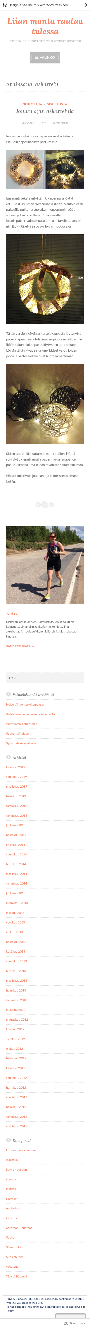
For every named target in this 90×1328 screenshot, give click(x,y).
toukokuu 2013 (16, 961)
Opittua (11, 1218)
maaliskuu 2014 (16, 874)
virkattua (12, 1266)
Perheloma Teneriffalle (21, 723)
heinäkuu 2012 (16, 1058)
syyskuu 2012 (15, 1039)
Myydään (12, 1198)
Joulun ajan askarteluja (45, 111)
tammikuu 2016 (16, 815)
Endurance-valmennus (21, 1150)
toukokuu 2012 (16, 1077)
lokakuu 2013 (15, 913)
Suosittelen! (14, 1257)
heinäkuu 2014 (16, 835)
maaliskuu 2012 (16, 1097)
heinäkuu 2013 (16, 942)
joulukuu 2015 (15, 825)
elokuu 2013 (14, 932)
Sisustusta (57, 104)
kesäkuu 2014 (15, 844)
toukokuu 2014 (16, 854)
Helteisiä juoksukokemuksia (25, 704)
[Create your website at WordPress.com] (45, 5)
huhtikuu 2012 (16, 1087)
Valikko (47, 57)
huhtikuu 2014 (16, 864)
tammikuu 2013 (16, 1000)
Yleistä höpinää (16, 1276)
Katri (43, 122)
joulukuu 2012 (15, 1009)
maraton (11, 1179)
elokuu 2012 (14, 1048)
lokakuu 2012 (15, 1029)
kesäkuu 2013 (15, 951)
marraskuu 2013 (17, 903)
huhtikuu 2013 (16, 971)
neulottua (32, 104)
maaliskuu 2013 (16, 980)
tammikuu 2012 (16, 1116)
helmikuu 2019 (16, 796)
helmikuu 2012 (16, 1107)
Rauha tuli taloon (17, 733)
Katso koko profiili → (20, 646)
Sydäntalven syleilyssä (21, 743)
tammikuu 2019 (16, 806)
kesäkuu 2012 (15, 1068)
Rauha (10, 1237)
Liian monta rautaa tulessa (45, 26)
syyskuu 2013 (15, 922)
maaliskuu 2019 (16, 786)
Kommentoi (60, 122)
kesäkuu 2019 (15, 767)
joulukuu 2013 (15, 893)
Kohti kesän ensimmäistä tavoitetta (30, 714)
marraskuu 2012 (17, 1019)
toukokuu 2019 (16, 776)
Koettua (12, 1160)
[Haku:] (45, 678)
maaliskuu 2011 (16, 1126)
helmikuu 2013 (16, 990)
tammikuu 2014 (16, 883)
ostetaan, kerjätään (19, 1228)
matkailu (11, 1189)
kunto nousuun (16, 1169)
